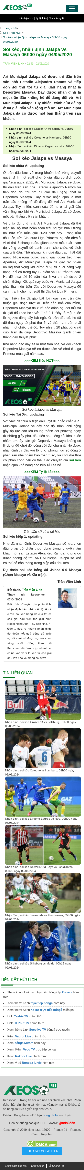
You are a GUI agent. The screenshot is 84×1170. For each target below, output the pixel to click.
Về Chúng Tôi (56, 1165)
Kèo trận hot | (27, 18)
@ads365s (67, 1123)
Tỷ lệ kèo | (41, 18)
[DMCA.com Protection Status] (42, 1144)
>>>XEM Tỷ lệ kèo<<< (42, 472)
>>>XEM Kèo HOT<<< (42, 361)
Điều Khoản (37, 1165)
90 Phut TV (21, 1023)
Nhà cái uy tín (57, 18)
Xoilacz (67, 992)
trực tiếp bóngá (42, 1003)
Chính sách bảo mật (16, 1165)
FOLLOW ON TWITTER (42, 1151)
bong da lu (50, 1115)
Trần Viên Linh (32, 589)
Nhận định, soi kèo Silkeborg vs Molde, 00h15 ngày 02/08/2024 (38, 965)
